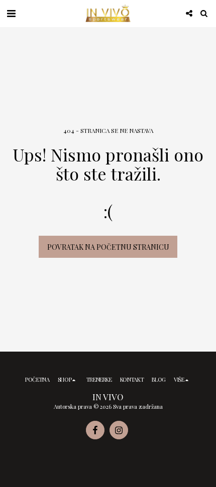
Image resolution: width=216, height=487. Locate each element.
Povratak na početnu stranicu (108, 247)
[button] (11, 13)
